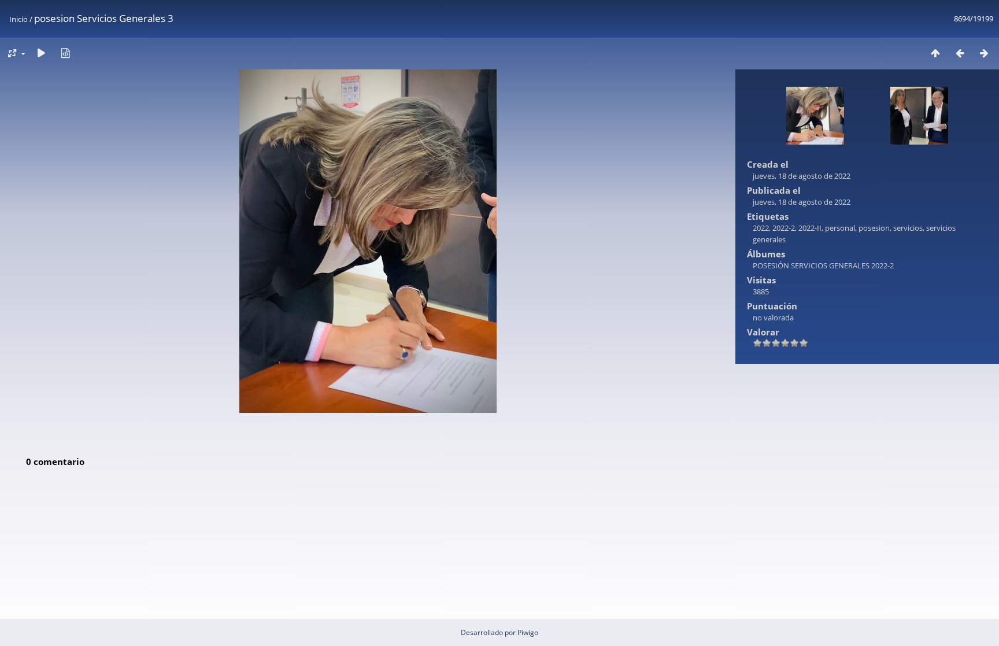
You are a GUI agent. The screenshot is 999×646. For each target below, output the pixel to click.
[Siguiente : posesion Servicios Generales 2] (984, 53)
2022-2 (783, 228)
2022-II (810, 228)
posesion (874, 228)
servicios (908, 228)
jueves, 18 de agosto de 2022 (801, 176)
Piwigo (527, 632)
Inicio (18, 19)
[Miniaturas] (935, 53)
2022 (761, 228)
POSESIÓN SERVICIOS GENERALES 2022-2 (823, 265)
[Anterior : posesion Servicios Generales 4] (960, 53)
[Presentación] (41, 53)
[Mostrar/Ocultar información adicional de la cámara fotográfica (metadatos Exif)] (65, 53)
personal (840, 228)
